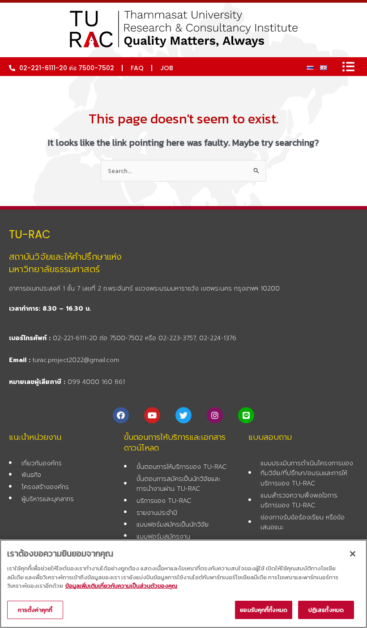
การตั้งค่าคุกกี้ (35, 610)
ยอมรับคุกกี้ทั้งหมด (263, 610)
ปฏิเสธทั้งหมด (326, 610)
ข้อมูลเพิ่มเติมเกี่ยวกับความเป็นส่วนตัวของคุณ (121, 586)
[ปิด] (353, 554)
